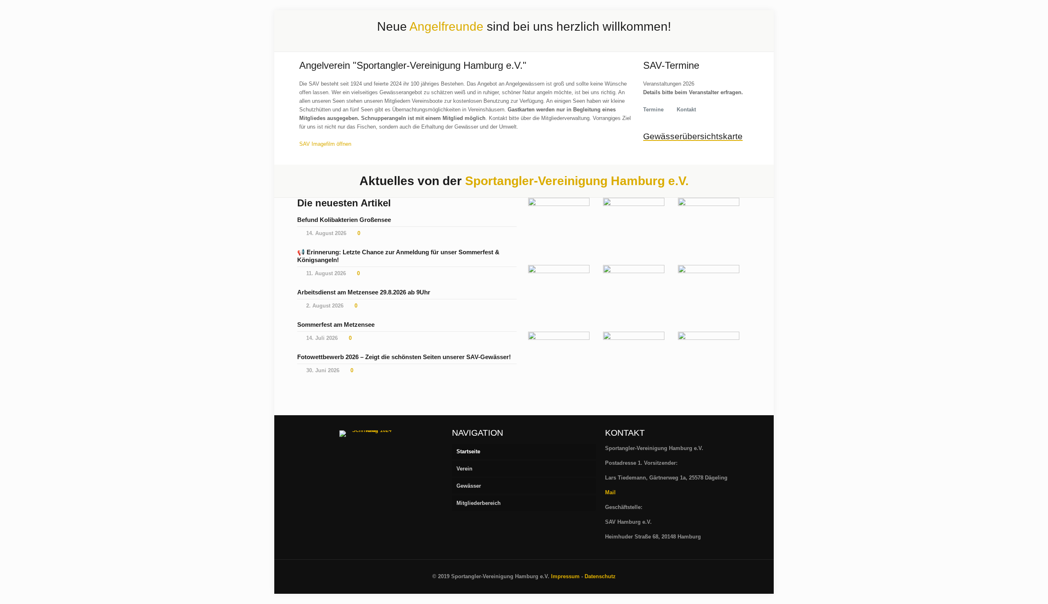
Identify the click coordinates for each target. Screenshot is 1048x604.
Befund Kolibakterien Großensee (344, 219)
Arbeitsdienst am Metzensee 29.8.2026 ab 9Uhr (363, 292)
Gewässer (468, 486)
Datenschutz (600, 576)
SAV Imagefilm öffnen (325, 144)
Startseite (468, 451)
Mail (610, 492)
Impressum (565, 576)
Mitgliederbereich (478, 503)
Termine (653, 109)
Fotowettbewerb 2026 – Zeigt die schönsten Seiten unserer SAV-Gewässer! (404, 356)
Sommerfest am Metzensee (336, 324)
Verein (464, 469)
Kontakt (686, 109)
